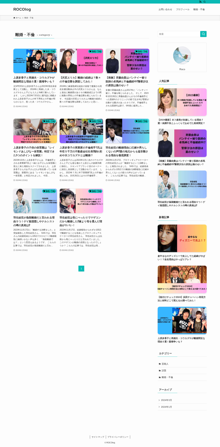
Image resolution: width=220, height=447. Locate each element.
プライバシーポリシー (117, 437)
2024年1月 (166, 407)
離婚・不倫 (167, 377)
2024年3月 (166, 400)
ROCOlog (22, 9)
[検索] (204, 2)
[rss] (200, 2)
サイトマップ (98, 437)
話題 (164, 370)
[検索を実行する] (203, 34)
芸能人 (165, 364)
